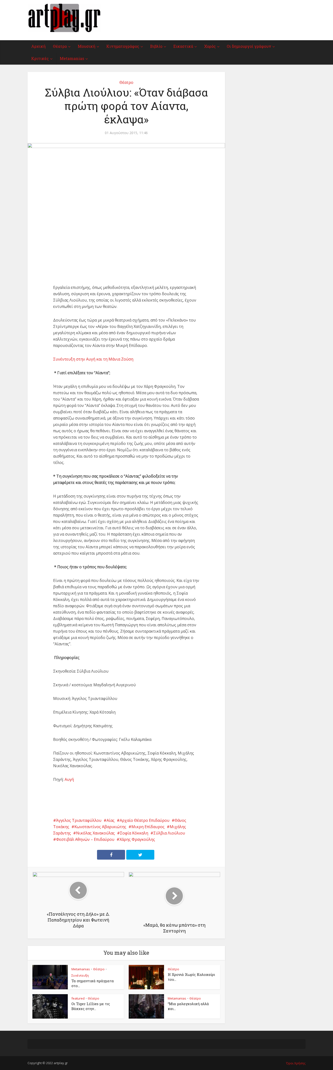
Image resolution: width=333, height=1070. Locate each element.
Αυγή (69, 779)
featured (78, 998)
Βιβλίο (156, 46)
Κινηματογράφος (122, 46)
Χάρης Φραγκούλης (137, 839)
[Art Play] (64, 18)
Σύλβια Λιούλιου (169, 833)
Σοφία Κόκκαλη (134, 833)
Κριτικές (40, 58)
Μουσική (86, 46)
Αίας (111, 820)
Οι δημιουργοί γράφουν (249, 46)
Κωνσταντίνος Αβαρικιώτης (100, 826)
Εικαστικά (183, 46)
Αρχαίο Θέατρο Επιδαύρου (144, 820)
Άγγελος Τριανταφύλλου (78, 820)
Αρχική (38, 46)
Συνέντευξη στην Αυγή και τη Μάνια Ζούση (93, 359)
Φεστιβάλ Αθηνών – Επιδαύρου (85, 839)
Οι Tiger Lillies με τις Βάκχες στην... (90, 1006)
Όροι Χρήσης (295, 1063)
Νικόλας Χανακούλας (95, 833)
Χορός (210, 46)
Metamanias (72, 58)
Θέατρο (60, 46)
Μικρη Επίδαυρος (148, 826)
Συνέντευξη (80, 975)
